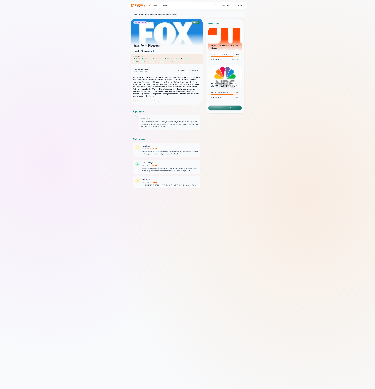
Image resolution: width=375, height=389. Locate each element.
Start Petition (226, 5)
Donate (154, 5)
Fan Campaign (155, 101)
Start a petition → (225, 108)
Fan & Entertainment (140, 22)
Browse (165, 5)
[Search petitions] (216, 5)
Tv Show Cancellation (141, 101)
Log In (240, 5)
